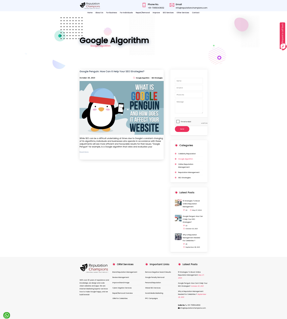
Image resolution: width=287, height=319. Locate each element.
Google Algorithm (142, 78)
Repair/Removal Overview (122, 293)
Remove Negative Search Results (158, 272)
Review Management (120, 277)
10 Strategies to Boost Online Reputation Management (191, 204)
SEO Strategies (157, 78)
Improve (156, 12)
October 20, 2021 (87, 78)
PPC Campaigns (151, 298)
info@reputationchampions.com (191, 7)
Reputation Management (189, 172)
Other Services (183, 12)
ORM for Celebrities (120, 298)
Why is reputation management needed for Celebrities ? (191, 238)
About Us (99, 12)
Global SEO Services (153, 288)
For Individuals (126, 12)
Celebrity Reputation (187, 153)
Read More (84, 152)
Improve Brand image (120, 282)
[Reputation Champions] (90, 5)
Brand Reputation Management (124, 272)
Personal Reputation (153, 282)
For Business (111, 12)
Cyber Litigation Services (122, 288)
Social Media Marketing (154, 293)
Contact (195, 12)
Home (89, 12)
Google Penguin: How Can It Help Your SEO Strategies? (112, 71)
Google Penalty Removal (154, 277)
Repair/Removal (143, 12)
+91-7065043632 (156, 7)
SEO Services (168, 12)
